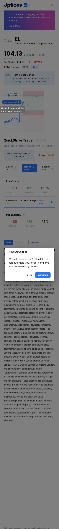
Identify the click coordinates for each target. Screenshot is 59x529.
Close (29, 277)
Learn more (43, 277)
